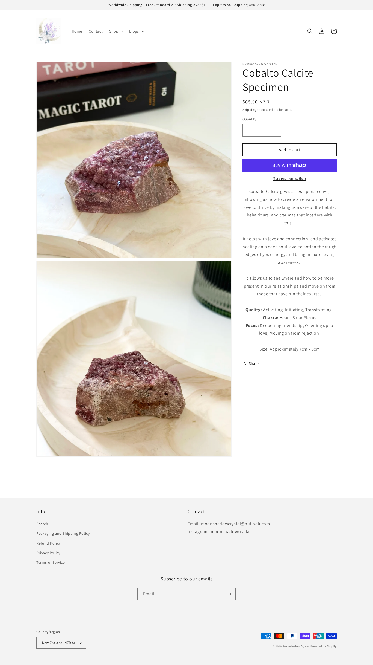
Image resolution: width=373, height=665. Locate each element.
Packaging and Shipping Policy (63, 533)
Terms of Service (50, 562)
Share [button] (254, 363)
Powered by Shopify (323, 646)
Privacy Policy (48, 552)
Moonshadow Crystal (296, 646)
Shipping (249, 110)
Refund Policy (48, 543)
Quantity (249, 119)
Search (42, 523)
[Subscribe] (229, 594)
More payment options (289, 178)
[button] (116, 31)
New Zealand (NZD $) (58, 642)
